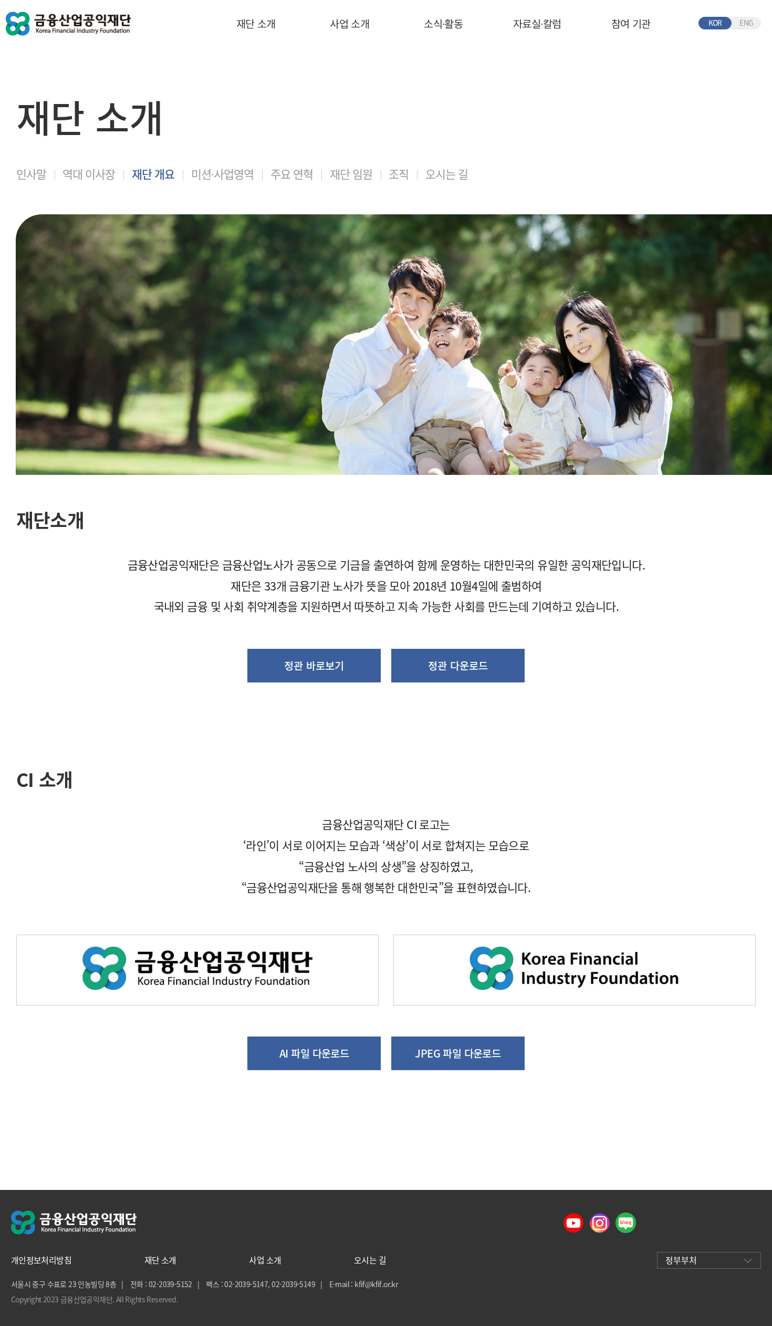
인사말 (31, 173)
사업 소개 (349, 23)
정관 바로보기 (314, 665)
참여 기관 (631, 23)
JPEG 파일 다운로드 (457, 1053)
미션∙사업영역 (222, 173)
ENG (746, 22)
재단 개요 (153, 173)
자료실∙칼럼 (537, 23)
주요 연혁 (291, 173)
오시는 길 (446, 173)
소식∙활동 (443, 23)
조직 (399, 173)
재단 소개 (256, 23)
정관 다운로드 (458, 665)
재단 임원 (351, 173)
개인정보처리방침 (41, 1260)
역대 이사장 (88, 173)
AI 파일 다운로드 (314, 1053)
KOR (715, 22)
